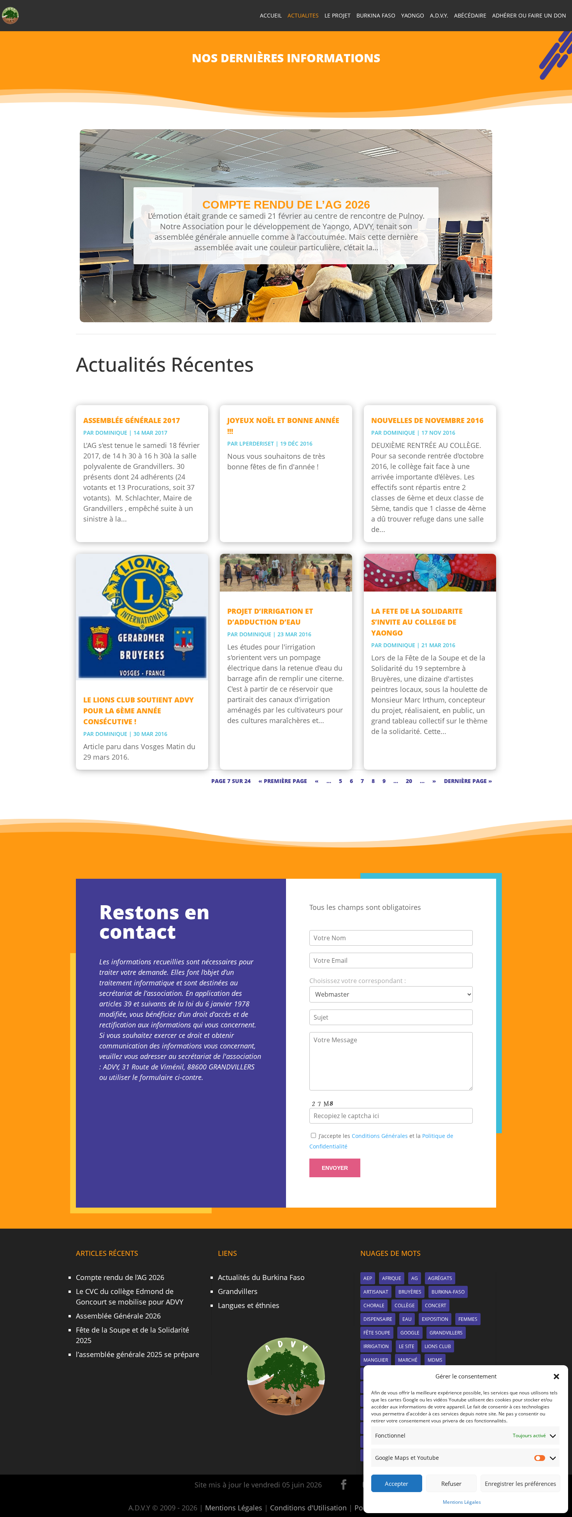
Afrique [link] (391, 1278)
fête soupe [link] (376, 1332)
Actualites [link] (303, 16)
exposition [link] (435, 1319)
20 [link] (409, 781)
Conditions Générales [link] (380, 1136)
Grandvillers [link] (238, 1291)
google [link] (409, 1332)
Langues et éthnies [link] (248, 1305)
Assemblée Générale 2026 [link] (118, 1315)
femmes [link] (467, 1319)
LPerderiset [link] (256, 443)
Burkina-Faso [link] (448, 1292)
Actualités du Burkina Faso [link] (261, 1277)
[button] (556, 1376)
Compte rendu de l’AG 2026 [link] (286, 204)
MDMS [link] (435, 1360)
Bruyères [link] (409, 1292)
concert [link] (435, 1305)
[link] (10, 14)
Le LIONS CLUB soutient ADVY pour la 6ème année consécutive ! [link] (138, 710)
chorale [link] (373, 1305)
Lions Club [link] (438, 1346)
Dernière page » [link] (468, 781)
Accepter (396, 1483)
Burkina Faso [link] (375, 16)
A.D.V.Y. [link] (439, 16)
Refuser (451, 1483)
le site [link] (406, 1346)
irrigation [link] (376, 1346)
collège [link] (405, 1305)
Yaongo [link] (412, 16)
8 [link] (373, 781)
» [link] (434, 781)
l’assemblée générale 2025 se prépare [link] (137, 1354)
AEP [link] (367, 1278)
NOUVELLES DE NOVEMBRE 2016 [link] (427, 420)
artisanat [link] (375, 1292)
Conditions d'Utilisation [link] (308, 1507)
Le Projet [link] (338, 16)
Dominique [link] (111, 432)
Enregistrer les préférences (520, 1483)
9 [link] (384, 781)
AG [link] (414, 1278)
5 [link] (340, 781)
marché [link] (408, 1360)
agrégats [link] (440, 1278)
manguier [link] (375, 1360)
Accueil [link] (271, 16)
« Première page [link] (282, 781)
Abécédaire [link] (470, 16)
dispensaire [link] (377, 1319)
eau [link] (407, 1319)
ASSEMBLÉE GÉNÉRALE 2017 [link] (131, 420)
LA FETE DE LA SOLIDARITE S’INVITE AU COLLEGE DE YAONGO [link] (417, 621)
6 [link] (351, 781)
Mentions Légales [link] (462, 1502)
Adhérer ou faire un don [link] (529, 16)
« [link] (317, 781)
